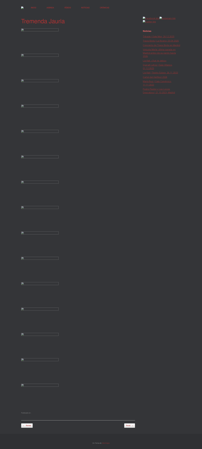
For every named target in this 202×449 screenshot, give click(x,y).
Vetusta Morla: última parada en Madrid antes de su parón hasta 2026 (159, 53)
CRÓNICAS (104, 8)
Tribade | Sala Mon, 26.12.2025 (158, 36)
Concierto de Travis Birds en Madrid (161, 45)
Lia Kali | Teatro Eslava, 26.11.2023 (160, 72)
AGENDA (50, 8)
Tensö (129, 425)
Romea (27, 425)
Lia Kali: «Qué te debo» (154, 60)
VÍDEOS (67, 8)
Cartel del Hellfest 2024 (155, 77)
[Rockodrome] (22, 8)
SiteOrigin (106, 443)
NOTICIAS (85, 8)
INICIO (33, 8)
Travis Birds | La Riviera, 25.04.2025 (161, 41)
